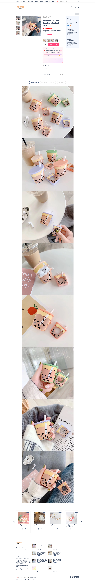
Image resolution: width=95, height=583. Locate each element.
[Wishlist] (71, 7)
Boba (46, 68)
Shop (44, 16)
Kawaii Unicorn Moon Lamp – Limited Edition (23, 525)
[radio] (45, 40)
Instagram (23, 552)
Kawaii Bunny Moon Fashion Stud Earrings (55, 525)
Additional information (47, 82)
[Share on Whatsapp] (62, 74)
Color (44, 37)
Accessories (48, 16)
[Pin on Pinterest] (60, 74)
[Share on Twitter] (58, 74)
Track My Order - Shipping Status (22, 558)
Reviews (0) (61, 82)
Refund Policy (47, 1)
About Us (41, 1)
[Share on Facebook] (57, 74)
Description (34, 82)
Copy (60, 50)
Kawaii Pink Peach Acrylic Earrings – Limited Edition (70, 525)
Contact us (18, 555)
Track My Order (30, 1)
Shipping (36, 1)
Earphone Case (46, 17)
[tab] (33, 82)
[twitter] (74, 577)
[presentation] (23, 26)
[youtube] (76, 577)
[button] (75, 7)
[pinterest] (78, 577)
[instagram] (72, 577)
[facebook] (70, 577)
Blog (53, 1)
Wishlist (17, 1)
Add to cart (53, 45)
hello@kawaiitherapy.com (21, 556)
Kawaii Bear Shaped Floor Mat (39, 525)
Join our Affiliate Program (21, 568)
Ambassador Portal (20, 569)
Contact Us (23, 1)
